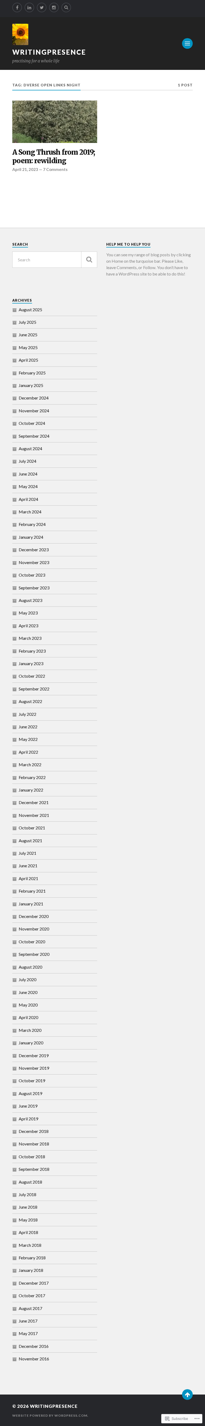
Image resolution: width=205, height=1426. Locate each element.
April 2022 (28, 751)
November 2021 (34, 815)
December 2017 (34, 1282)
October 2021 (32, 827)
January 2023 (31, 663)
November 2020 (34, 928)
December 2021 (34, 802)
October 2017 (32, 1295)
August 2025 (30, 309)
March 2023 (30, 638)
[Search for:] (54, 259)
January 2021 (31, 903)
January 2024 (31, 537)
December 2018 (34, 1131)
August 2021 (30, 840)
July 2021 (27, 853)
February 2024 (32, 524)
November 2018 (34, 1143)
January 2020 (31, 1042)
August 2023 (30, 600)
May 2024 (28, 486)
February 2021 (32, 890)
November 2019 (34, 1068)
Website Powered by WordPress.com (49, 1415)
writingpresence (49, 52)
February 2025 (32, 372)
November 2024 (34, 410)
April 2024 (28, 499)
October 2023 (32, 574)
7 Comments (55, 169)
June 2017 (28, 1320)
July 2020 (27, 979)
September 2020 (34, 954)
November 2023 (34, 562)
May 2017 (28, 1333)
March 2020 (30, 1030)
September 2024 (34, 435)
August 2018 (30, 1181)
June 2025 (28, 334)
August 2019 (30, 1093)
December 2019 (34, 1055)
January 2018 (31, 1270)
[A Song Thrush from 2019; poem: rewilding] (54, 122)
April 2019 (28, 1118)
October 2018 (32, 1156)
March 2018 (30, 1245)
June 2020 (28, 992)
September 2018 (34, 1169)
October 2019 (32, 1080)
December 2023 (34, 549)
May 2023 (28, 612)
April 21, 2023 (25, 169)
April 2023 (28, 625)
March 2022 (30, 764)
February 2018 (32, 1257)
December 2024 (34, 397)
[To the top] (187, 1394)
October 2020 (32, 941)
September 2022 (34, 688)
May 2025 (28, 347)
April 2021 (28, 878)
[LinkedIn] (29, 7)
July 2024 (27, 461)
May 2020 (28, 1004)
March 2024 (30, 511)
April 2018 (28, 1232)
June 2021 (28, 865)
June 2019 (28, 1105)
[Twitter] (41, 7)
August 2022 (30, 701)
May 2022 (28, 739)
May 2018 (28, 1219)
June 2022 (28, 726)
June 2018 (28, 1206)
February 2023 (32, 650)
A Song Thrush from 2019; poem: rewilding (53, 156)
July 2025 (27, 322)
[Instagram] (54, 7)
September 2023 (34, 587)
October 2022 (32, 675)
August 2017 (30, 1308)
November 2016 (34, 1358)
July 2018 (27, 1194)
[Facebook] (17, 7)
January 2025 (31, 385)
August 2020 (30, 966)
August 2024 (30, 448)
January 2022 (31, 789)
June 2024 (28, 473)
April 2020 (28, 1017)
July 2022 (27, 714)
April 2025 (28, 359)
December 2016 (34, 1346)
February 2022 (32, 777)
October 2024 (32, 423)
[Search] (66, 7)
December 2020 (34, 916)
